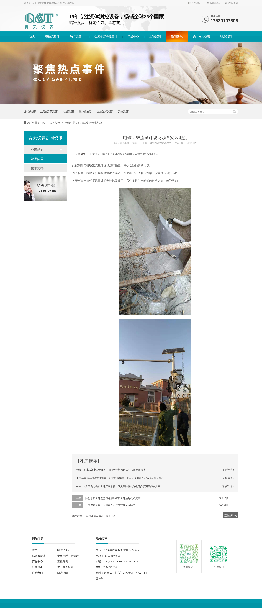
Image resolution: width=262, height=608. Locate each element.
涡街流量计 (77, 36)
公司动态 (37, 149)
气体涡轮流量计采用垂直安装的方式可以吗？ (110, 505)
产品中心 (133, 36)
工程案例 (155, 36)
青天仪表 (111, 516)
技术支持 (37, 168)
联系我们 (226, 36)
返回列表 (230, 515)
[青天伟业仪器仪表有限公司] (41, 29)
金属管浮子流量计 (105, 36)
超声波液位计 (86, 111)
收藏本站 (215, 3)
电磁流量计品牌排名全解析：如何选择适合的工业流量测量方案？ (112, 469)
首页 (32, 36)
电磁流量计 (52, 36)
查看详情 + (225, 498)
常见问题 (37, 158)
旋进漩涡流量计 (106, 111)
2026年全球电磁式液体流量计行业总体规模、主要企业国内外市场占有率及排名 (120, 478)
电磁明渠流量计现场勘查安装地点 (83, 122)
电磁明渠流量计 (95, 516)
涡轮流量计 (124, 111)
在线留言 (197, 3)
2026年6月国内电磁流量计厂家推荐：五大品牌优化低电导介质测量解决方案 (118, 486)
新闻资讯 (177, 36)
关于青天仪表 (201, 36)
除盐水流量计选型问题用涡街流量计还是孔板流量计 (114, 498)
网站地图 (233, 3)
